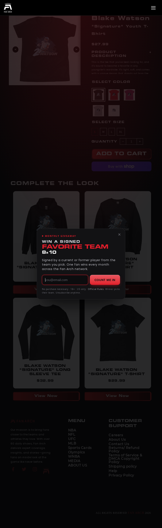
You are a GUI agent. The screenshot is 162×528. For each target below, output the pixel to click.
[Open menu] (153, 8)
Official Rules (96, 289)
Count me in (104, 280)
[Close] (119, 234)
